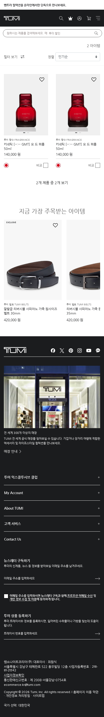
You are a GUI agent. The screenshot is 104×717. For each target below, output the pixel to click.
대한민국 (24, 705)
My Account (13, 493)
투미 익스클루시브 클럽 (20, 477)
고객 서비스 (12, 524)
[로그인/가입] (79, 18)
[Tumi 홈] (12, 18)
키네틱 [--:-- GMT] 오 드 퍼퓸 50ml (24, 146)
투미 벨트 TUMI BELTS (16, 304)
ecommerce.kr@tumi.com (22, 685)
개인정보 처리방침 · (19, 695)
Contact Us (12, 539)
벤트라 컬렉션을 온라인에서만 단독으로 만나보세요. (35, 5)
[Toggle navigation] (98, 18)
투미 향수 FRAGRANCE (17, 140)
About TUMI (13, 508)
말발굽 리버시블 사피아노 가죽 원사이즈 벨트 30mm (30, 311)
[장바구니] (89, 18)
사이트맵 (39, 695)
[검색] (61, 18)
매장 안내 (11, 451)
